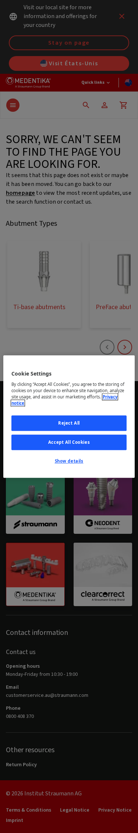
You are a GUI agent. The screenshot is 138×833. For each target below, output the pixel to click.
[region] (68, 416)
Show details (69, 461)
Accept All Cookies (69, 442)
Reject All (69, 423)
